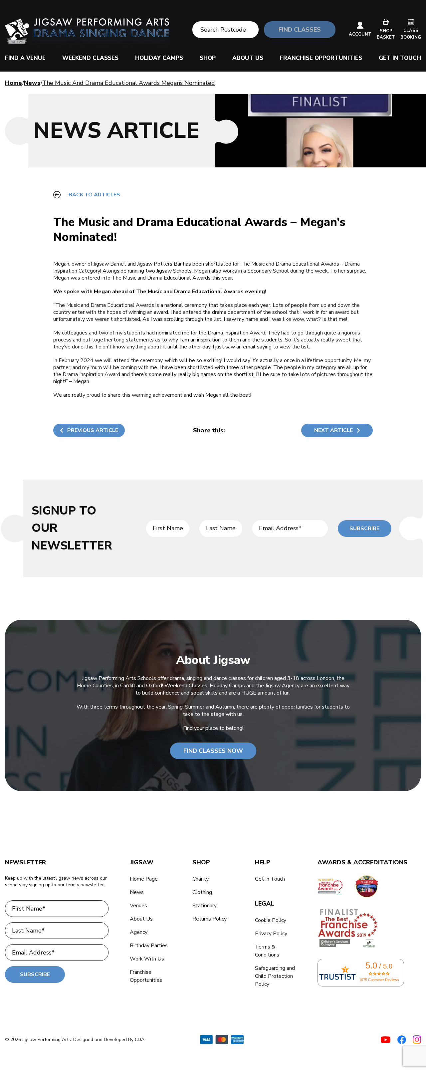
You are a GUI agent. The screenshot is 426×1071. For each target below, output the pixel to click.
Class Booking (410, 34)
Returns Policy (209, 919)
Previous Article (92, 430)
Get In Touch (400, 58)
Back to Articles (94, 194)
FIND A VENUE (25, 58)
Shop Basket (386, 34)
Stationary (204, 905)
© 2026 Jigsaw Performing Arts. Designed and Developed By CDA (74, 1039)
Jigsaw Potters (154, 264)
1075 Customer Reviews (379, 980)
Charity (200, 879)
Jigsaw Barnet (110, 264)
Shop (208, 58)
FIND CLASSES (300, 30)
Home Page (144, 879)
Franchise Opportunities (321, 58)
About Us (247, 58)
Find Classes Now (213, 751)
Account (360, 34)
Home (13, 83)
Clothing (202, 892)
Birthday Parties (149, 945)
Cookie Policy (270, 920)
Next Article (333, 430)
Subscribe (364, 528)
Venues (138, 905)
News (32, 83)
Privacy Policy (271, 933)
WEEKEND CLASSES (90, 58)
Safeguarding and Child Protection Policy (275, 976)
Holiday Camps (159, 58)
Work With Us (147, 959)
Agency (138, 932)
